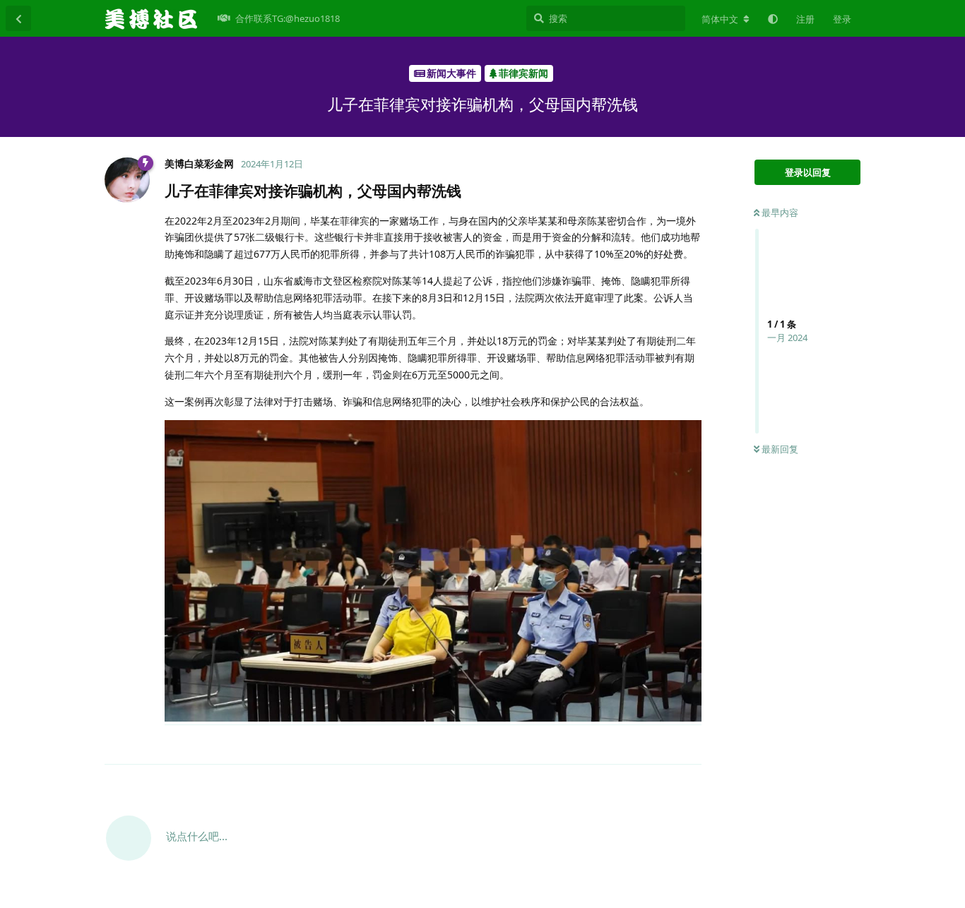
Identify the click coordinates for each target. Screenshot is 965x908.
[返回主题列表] (18, 18)
